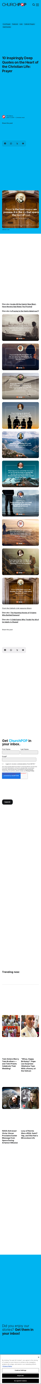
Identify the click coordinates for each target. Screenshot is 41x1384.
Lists (21, 24)
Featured (15, 24)
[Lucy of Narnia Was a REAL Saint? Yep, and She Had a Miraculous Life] (30, 1098)
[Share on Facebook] (5, 143)
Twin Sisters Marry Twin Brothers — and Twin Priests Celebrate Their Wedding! (10, 1064)
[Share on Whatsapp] (11, 143)
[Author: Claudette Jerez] (23, 1034)
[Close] (38, 1357)
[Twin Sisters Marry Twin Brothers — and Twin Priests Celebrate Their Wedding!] (11, 1026)
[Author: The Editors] (3, 116)
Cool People (6, 24)
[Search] (33, 4)
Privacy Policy (30, 771)
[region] (20, 1369)
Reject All (20, 1375)
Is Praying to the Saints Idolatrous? (24, 311)
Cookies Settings (20, 1370)
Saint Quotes (7, 27)
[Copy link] (23, 143)
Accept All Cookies (20, 1381)
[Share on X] (17, 143)
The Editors (9, 116)
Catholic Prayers (29, 24)
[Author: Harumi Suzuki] (5, 1034)
